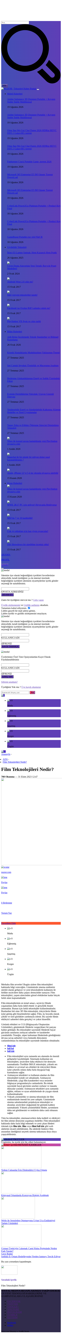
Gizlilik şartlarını (31, 605)
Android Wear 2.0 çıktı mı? (20, 281)
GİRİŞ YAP (7, 677)
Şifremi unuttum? (9, 682)
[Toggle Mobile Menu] (38, 89)
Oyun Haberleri (14, 483)
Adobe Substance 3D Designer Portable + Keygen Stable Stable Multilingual (31, 100)
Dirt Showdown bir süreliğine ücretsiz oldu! (28, 544)
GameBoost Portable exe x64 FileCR (25, 237)
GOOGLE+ (13, 1306)
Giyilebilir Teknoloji (16, 247)
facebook (11, 1322)
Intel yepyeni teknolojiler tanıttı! (22, 295)
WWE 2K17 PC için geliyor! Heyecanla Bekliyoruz (32, 505)
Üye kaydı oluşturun (31, 687)
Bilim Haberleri (14, 331)
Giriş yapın (38, 600)
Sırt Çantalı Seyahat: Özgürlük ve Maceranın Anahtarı (33, 365)
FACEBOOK (13, 1301)
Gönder (4, 565)
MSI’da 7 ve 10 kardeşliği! (20, 518)
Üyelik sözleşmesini (10, 605)
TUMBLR (12, 1314)
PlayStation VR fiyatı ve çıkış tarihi (24, 321)
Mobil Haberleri (14, 93)
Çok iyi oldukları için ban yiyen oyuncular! (27, 531)
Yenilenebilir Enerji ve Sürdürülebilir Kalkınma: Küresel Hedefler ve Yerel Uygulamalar (34, 411)
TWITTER (12, 1304)
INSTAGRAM (14, 1312)
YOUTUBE (13, 1309)
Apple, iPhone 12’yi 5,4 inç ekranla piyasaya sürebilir (32, 473)
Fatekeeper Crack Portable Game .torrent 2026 (29, 161)
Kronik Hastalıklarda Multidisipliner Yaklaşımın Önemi (33, 352)
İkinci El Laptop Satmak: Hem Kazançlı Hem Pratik (32, 252)
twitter (10, 1325)
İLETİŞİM (12, 1317)
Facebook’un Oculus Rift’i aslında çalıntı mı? (28, 308)
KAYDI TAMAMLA (10, 646)
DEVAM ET (7, 595)
